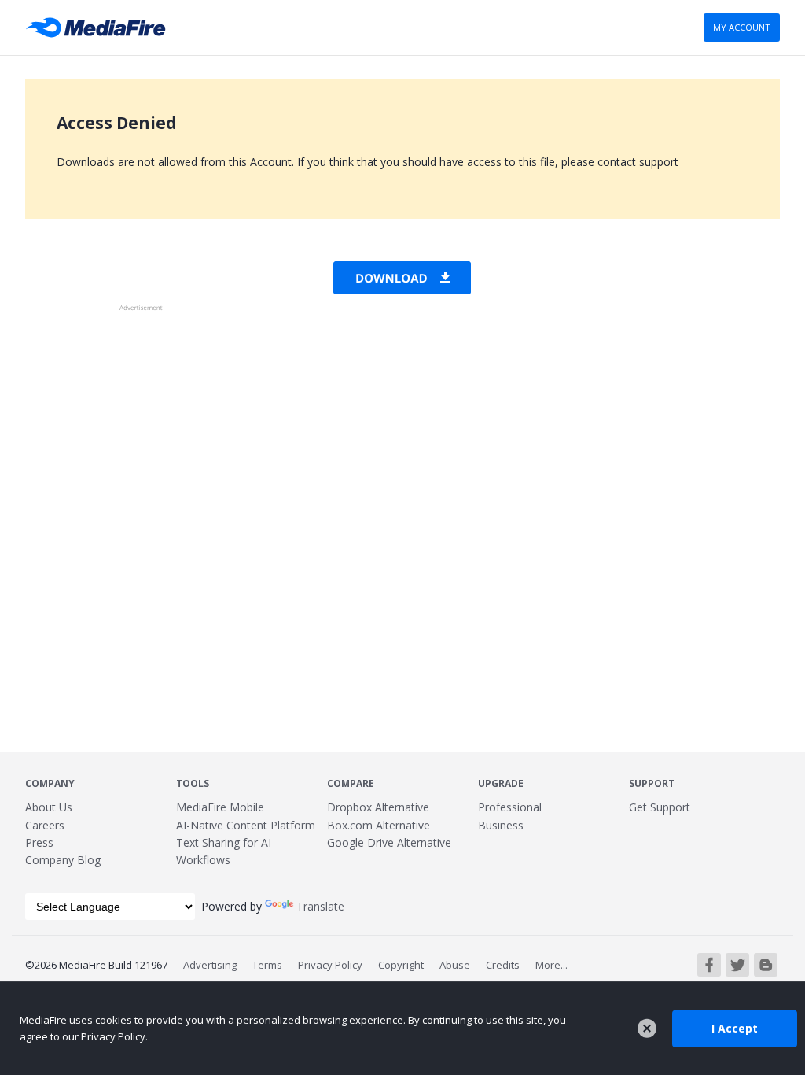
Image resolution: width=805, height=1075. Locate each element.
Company (50, 783)
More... (551, 965)
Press (39, 842)
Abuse (454, 965)
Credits (503, 965)
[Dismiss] (647, 1028)
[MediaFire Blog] (765, 965)
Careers (44, 825)
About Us (48, 807)
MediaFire (100, 27)
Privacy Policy (330, 965)
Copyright (401, 965)
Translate (320, 906)
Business (501, 825)
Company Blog (63, 859)
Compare (350, 783)
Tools (192, 783)
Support (652, 783)
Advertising (210, 965)
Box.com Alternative (378, 825)
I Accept (734, 1028)
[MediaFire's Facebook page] (709, 965)
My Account (741, 27)
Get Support (659, 807)
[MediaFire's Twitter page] (737, 965)
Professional (510, 807)
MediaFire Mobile (220, 807)
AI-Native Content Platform (245, 825)
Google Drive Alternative (389, 842)
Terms (267, 965)
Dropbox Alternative (378, 807)
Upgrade (501, 783)
